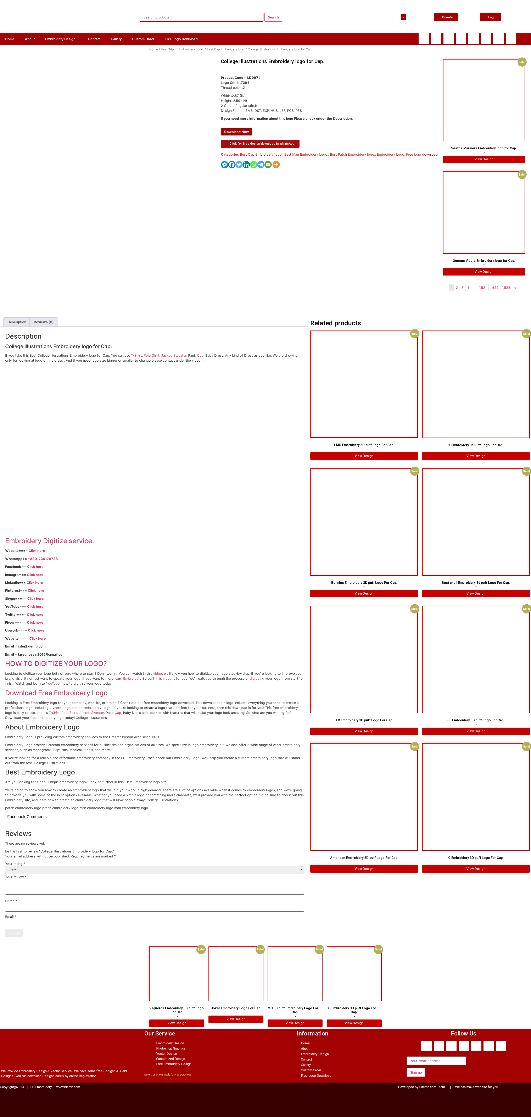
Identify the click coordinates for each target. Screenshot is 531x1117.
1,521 (483, 287)
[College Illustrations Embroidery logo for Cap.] (23, 291)
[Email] (268, 164)
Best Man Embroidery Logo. (306, 154)
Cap (200, 355)
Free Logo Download (181, 39)
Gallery (116, 39)
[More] (276, 164)
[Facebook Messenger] (224, 164)
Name (11, 900)
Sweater (180, 355)
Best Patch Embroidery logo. (352, 154)
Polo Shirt (151, 355)
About (30, 39)
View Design (484, 159)
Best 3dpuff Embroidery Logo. (182, 49)
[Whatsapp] (436, 38)
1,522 (494, 287)
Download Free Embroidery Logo (57, 693)
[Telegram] (260, 164)
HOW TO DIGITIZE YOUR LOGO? (56, 664)
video (157, 673)
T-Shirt (136, 355)
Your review (16, 877)
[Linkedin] (486, 38)
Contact (94, 39)
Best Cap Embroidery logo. (226, 49)
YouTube (53, 683)
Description (16, 322)
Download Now (236, 132)
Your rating (15, 863)
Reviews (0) (44, 322)
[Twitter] (239, 164)
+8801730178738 (43, 559)
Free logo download (422, 154)
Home (10, 39)
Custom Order (143, 39)
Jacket (166, 355)
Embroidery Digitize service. (49, 541)
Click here (37, 551)
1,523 (506, 287)
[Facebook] (424, 38)
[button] (61, 39)
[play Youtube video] (154, 450)
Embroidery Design (60, 39)
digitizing (257, 678)
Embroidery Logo (390, 154)
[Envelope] (473, 38)
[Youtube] (461, 38)
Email (10, 916)
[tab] (16, 322)
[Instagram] (498, 38)
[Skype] (448, 38)
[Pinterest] (511, 38)
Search (273, 17)
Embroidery (132, 678)
